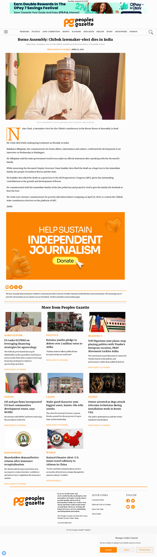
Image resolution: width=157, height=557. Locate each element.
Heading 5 (95, 335)
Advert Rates (96, 514)
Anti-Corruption (51, 31)
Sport (109, 31)
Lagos (50, 396)
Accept (108, 550)
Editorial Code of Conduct (101, 504)
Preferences (144, 550)
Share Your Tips (98, 509)
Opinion (133, 31)
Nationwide (121, 31)
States (9, 396)
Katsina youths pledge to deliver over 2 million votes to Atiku (64, 343)
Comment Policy (98, 500)
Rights (65, 31)
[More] (20, 287)
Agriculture (13, 335)
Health (100, 31)
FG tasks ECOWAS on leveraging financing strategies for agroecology (20, 344)
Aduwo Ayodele (53, 481)
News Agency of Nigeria (58, 49)
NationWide (13, 452)
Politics (36, 31)
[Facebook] (7, 287)
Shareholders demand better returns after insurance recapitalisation (21, 461)
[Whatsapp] (16, 287)
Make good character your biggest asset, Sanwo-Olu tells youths (64, 405)
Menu (8, 32)
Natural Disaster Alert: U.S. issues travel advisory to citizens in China (62, 461)
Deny (126, 550)
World (51, 452)
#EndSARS (24, 31)
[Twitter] (11, 287)
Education (89, 31)
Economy (76, 31)
